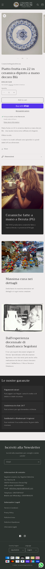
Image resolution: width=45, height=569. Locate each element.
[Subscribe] (38, 461)
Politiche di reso (9, 517)
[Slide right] (27, 58)
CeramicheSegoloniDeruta (25, 565)
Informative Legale (10, 527)
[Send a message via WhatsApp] (41, 565)
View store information (11, 122)
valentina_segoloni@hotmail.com (21, 488)
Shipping (10, 84)
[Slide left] (18, 58)
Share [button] (6, 149)
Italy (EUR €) (15, 550)
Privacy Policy (9, 513)
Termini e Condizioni (11, 508)
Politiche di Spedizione (12, 522)
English (29, 550)
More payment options (22, 111)
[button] (2, 4)
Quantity (4, 88)
